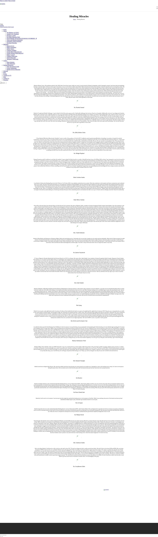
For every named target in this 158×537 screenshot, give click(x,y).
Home (74, 19)
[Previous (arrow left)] (0, 536)
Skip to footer (11, 0)
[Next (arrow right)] (2, 536)
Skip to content (4, 0)
